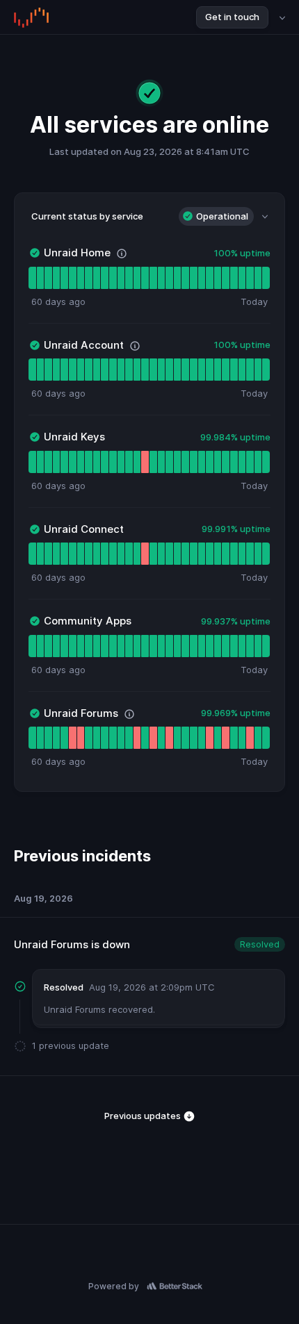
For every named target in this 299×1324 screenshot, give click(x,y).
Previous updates (143, 1115)
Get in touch (232, 16)
